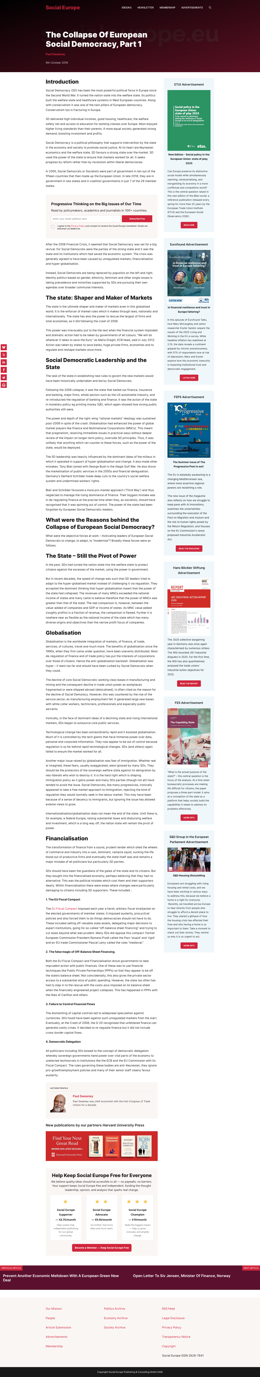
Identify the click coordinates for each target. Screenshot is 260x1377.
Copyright (169, 1346)
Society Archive (114, 1327)
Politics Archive (114, 1308)
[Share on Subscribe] (4, 385)
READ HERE (189, 225)
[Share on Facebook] (4, 370)
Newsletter (146, 7)
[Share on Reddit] (4, 377)
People (50, 1318)
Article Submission (58, 1327)
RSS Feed (168, 1308)
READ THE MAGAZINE (189, 548)
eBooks (127, 7)
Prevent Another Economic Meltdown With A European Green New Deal (61, 1278)
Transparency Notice (176, 1337)
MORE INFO (189, 945)
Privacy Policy (78, 226)
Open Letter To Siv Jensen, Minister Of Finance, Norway (182, 1276)
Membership (167, 7)
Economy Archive (116, 1318)
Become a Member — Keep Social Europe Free (102, 1247)
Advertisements (192, 7)
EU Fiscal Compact (64, 908)
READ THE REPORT (189, 683)
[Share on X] (4, 355)
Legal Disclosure (173, 1318)
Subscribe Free (137, 218)
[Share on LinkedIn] (4, 362)
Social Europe (63, 7)
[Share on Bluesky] (4, 347)
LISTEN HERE (189, 378)
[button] (210, 7)
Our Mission (54, 1308)
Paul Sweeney (55, 54)
